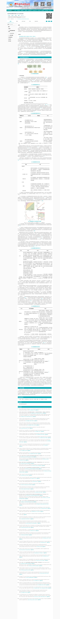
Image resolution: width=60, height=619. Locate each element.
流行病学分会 (35, 10)
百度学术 (44, 413)
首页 (15, 10)
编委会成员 (30, 10)
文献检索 (26, 10)
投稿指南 (22, 10)
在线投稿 (18, 10)
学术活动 (39, 10)
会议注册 (46, 10)
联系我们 (43, 10)
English (50, 10)
